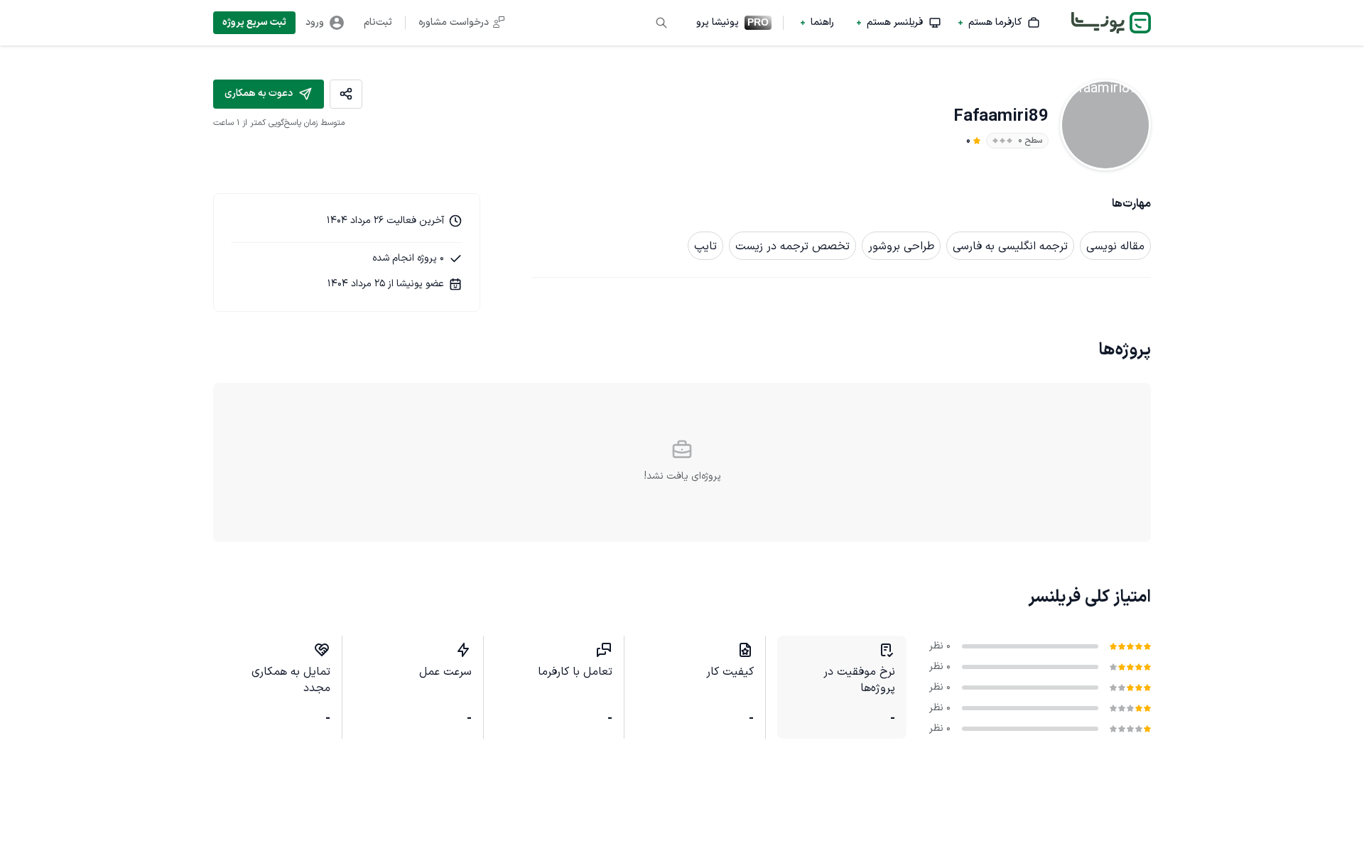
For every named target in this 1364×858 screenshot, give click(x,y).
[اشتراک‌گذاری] (346, 94)
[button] (999, 22)
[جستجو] (661, 23)
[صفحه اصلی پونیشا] (1111, 23)
